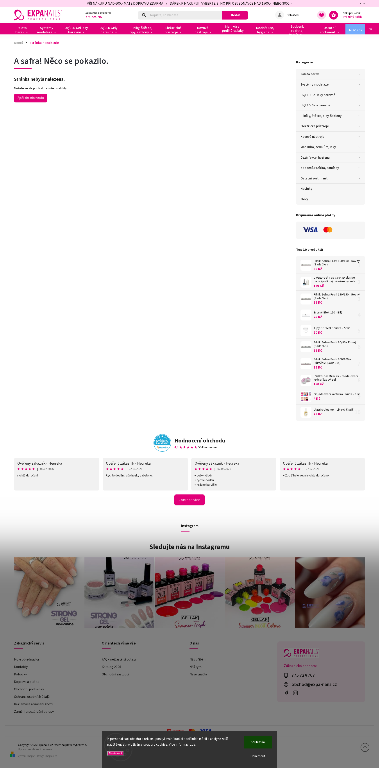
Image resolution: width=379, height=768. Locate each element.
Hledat (235, 15)
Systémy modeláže (314, 84)
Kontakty (21, 666)
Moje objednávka (26, 659)
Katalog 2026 (111, 666)
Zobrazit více (189, 500)
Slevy (304, 199)
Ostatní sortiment (314, 178)
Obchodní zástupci (115, 674)
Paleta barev (309, 74)
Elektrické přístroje (314, 126)
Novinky (306, 188)
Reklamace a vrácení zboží (33, 704)
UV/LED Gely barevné (315, 105)
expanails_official (295, 693)
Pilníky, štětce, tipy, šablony (320, 115)
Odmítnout (257, 756)
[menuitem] (23, 30)
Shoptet (31, 756)
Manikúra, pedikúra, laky (318, 147)
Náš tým (196, 666)
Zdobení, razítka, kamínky (319, 167)
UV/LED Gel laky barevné (317, 95)
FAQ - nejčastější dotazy (119, 659)
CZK (359, 3)
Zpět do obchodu (30, 97)
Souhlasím (258, 742)
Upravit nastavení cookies (35, 749)
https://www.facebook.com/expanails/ (286, 693)
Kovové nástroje (312, 136)
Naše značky (198, 674)
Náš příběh (198, 659)
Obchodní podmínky (29, 689)
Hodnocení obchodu (199, 441)
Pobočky (20, 674)
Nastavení (115, 753)
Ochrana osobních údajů (32, 696)
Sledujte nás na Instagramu (189, 547)
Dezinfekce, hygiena (315, 157)
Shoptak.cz (51, 756)
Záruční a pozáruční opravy (34, 711)
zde (193, 744)
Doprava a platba (26, 681)
